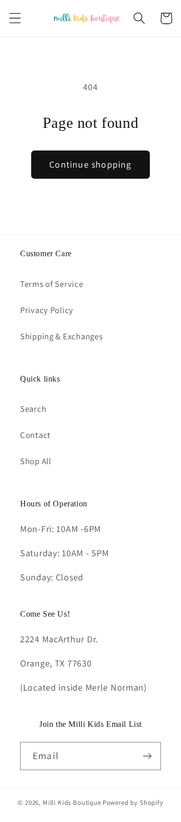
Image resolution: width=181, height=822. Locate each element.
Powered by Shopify (133, 802)
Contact (35, 434)
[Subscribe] (147, 756)
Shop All (35, 461)
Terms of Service (51, 283)
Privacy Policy (46, 310)
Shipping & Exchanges (61, 336)
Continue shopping (90, 164)
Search (33, 408)
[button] (15, 18)
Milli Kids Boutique (72, 802)
